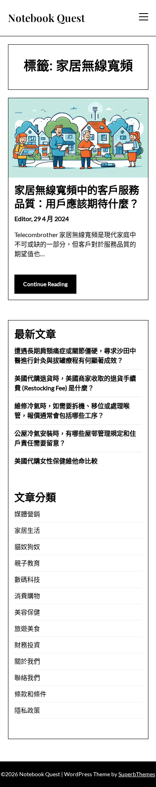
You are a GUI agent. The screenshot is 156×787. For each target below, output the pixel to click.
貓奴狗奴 (27, 546)
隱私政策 (27, 710)
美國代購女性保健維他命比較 (56, 461)
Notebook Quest (46, 18)
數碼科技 (27, 579)
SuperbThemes (136, 774)
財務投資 (27, 645)
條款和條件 (30, 694)
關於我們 (27, 661)
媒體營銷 (27, 514)
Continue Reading (45, 284)
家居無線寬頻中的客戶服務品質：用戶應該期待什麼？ (76, 197)
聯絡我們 (27, 677)
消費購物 (27, 595)
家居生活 (27, 530)
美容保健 (27, 612)
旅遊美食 (27, 628)
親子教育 (27, 563)
